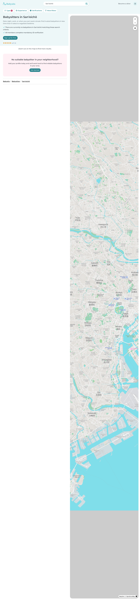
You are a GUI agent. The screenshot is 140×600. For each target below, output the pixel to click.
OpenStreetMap (130, 596)
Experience (22, 10)
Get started (35, 70)
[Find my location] (135, 28)
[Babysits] (9, 4)
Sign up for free (10, 38)
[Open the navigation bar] (135, 4)
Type (9, 10)
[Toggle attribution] (136, 596)
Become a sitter (124, 4)
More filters (51, 10)
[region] (104, 307)
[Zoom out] (135, 23)
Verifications (37, 10)
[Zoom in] (135, 19)
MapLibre (121, 596)
